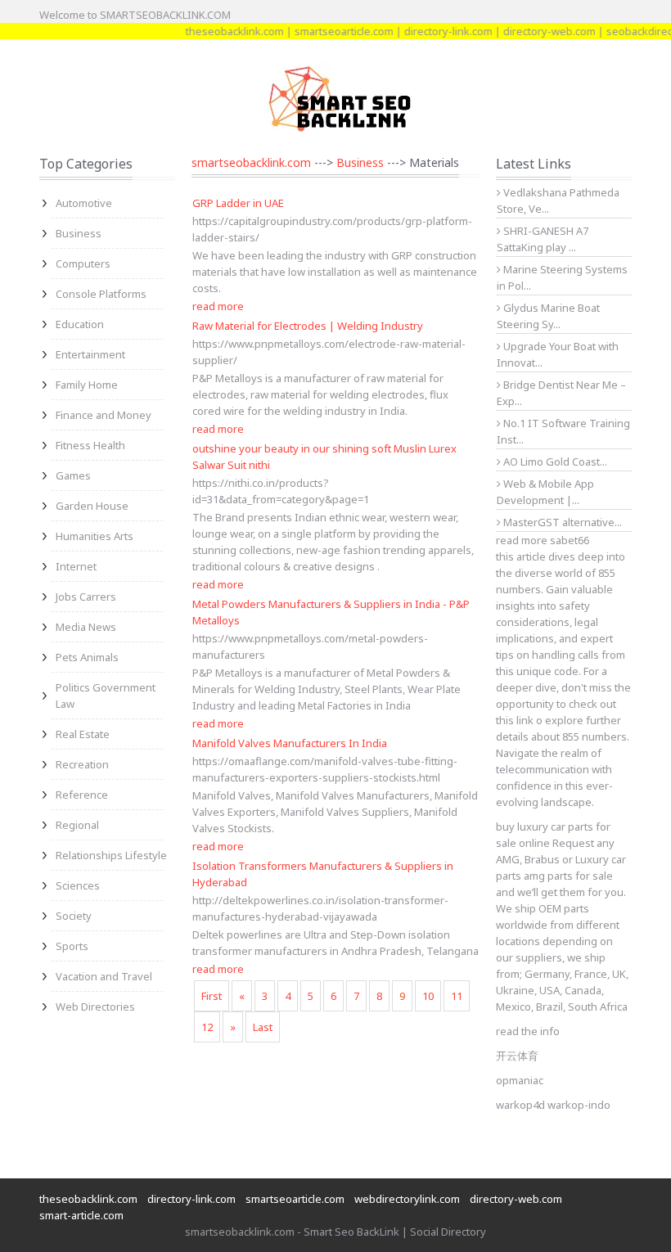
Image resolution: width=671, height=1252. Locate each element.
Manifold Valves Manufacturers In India (289, 743)
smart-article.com (81, 1215)
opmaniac (519, 1080)
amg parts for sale (568, 875)
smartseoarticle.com (331, 31)
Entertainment (90, 354)
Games (73, 475)
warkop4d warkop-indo (553, 1104)
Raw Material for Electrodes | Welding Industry (307, 325)
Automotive (84, 203)
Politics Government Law (105, 695)
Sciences (78, 885)
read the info (528, 1031)
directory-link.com (436, 31)
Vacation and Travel (104, 976)
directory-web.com (537, 31)
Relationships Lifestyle (111, 855)
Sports (72, 946)
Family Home (87, 384)
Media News (86, 626)
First (211, 996)
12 (207, 1027)
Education (80, 324)
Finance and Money (103, 415)
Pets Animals (87, 657)
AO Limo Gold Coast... (554, 461)
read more (218, 306)
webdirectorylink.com (407, 1198)
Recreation (82, 764)
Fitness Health (90, 445)
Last (262, 1027)
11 (456, 996)
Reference (82, 794)
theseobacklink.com (222, 31)
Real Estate (83, 734)
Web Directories (95, 1006)
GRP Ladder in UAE (238, 203)
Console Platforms (101, 293)
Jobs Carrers (86, 596)
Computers (83, 263)
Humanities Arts (94, 536)
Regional (77, 824)
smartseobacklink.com (251, 162)
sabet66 (569, 540)
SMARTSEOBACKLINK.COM (165, 14)
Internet (76, 566)
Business (78, 233)
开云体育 (517, 1055)
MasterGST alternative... (561, 522)
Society (74, 915)
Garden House (92, 505)
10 (428, 996)
